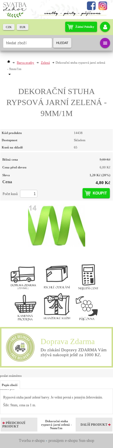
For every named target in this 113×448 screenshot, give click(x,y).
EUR (22, 27)
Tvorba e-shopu (32, 440)
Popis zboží (9, 385)
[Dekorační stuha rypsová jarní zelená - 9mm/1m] (56, 225)
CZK (9, 27)
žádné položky (84, 26)
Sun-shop (86, 440)
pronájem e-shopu (63, 440)
